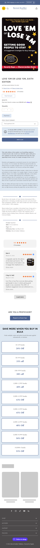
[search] (7, 8)
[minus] (4, 109)
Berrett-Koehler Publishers (17, 544)
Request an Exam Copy (20, 318)
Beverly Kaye (6, 88)
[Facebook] (11, 511)
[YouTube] (24, 511)
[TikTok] (20, 511)
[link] (8, 96)
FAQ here (27, 133)
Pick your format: (8, 120)
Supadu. (32, 544)
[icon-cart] (36, 8)
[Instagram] (16, 511)
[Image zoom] (20, 44)
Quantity (5, 106)
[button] (20, 140)
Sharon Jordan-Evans (17, 88)
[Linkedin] (28, 511)
